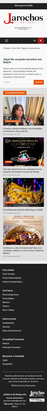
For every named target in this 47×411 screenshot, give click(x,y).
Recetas (6, 327)
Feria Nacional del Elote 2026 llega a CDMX (23, 192)
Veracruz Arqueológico (12, 282)
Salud (5, 360)
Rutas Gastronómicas (12, 331)
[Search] (34, 40)
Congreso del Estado (41, 41)
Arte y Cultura (8, 310)
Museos (6, 302)
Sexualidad (7, 364)
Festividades (8, 298)
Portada (6, 48)
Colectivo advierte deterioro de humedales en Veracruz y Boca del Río (23, 111)
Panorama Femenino (11, 347)
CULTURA (9, 161)
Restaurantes (8, 323)
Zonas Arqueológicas (12, 278)
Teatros (6, 306)
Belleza (6, 343)
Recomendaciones (11, 294)
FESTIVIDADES (10, 202)
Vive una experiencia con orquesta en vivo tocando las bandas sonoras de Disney (23, 151)
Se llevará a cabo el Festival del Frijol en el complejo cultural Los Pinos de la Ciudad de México (23, 230)
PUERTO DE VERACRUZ (13, 121)
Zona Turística (9, 274)
